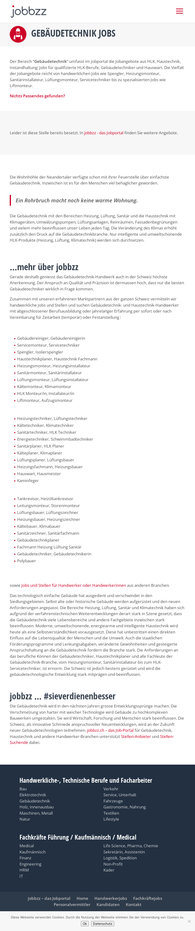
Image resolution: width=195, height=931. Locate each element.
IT (21, 876)
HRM (24, 870)
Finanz (25, 858)
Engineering (30, 864)
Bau (23, 789)
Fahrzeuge (113, 801)
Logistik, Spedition (120, 858)
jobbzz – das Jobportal (49, 898)
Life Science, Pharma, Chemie (130, 845)
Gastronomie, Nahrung (124, 807)
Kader (108, 870)
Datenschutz (102, 924)
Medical (27, 845)
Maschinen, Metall (36, 813)
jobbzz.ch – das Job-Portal (110, 730)
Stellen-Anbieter (136, 736)
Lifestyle (111, 819)
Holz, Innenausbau (37, 807)
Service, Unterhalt (119, 794)
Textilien (111, 813)
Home (82, 898)
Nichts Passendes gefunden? (37, 96)
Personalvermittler (72, 904)
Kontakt (133, 904)
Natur (25, 819)
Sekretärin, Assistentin (124, 852)
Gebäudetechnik (35, 801)
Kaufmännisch (33, 852)
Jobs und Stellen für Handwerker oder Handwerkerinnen (74, 585)
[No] (189, 921)
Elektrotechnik (33, 794)
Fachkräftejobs (147, 898)
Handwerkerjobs (110, 898)
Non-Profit (113, 864)
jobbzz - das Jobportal (103, 132)
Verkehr (110, 789)
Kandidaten (108, 904)
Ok (85, 924)
